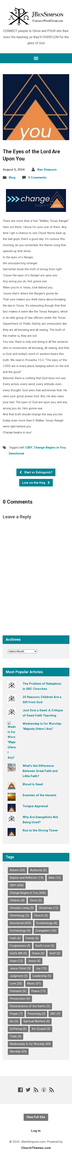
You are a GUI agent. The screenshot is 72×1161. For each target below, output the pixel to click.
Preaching (36, 1013)
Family (32, 938)
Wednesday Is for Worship (30, 1044)
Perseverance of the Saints (30, 1006)
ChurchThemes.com (36, 1148)
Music (34, 983)
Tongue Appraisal (35, 806)
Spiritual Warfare (36, 1021)
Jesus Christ (20, 968)
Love (16, 983)
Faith (15, 938)
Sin (14, 1021)
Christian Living (22, 908)
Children (17, 900)
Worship (18, 1051)
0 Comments (37, 177)
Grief (54, 953)
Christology (19, 915)
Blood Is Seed (33, 784)
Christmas (48, 908)
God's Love (44, 945)
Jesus (34, 961)
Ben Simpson (47, 169)
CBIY (28, 447)
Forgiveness (20, 945)
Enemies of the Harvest (39, 795)
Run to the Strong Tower (40, 830)
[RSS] (36, 1089)
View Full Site (36, 1117)
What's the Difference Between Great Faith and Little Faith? (40, 771)
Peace (38, 991)
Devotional (16, 453)
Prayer (16, 1013)
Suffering (18, 1029)
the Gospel (41, 1029)
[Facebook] (20, 1089)
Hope (16, 961)
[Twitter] (28, 1089)
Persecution (20, 998)
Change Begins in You (50, 447)
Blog (12, 177)
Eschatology (20, 930)
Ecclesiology (46, 923)
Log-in (36, 1131)
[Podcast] (43, 1089)
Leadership (42, 976)
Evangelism (46, 930)
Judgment (18, 976)
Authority (38, 870)
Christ (36, 900)
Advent (17, 870)
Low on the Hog (34, 482)
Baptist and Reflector (26, 877)
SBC (55, 1013)
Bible (55, 877)
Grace (38, 953)
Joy (41, 968)
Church (41, 915)
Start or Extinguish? (37, 472)
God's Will (18, 953)
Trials (15, 1036)
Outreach (18, 991)
